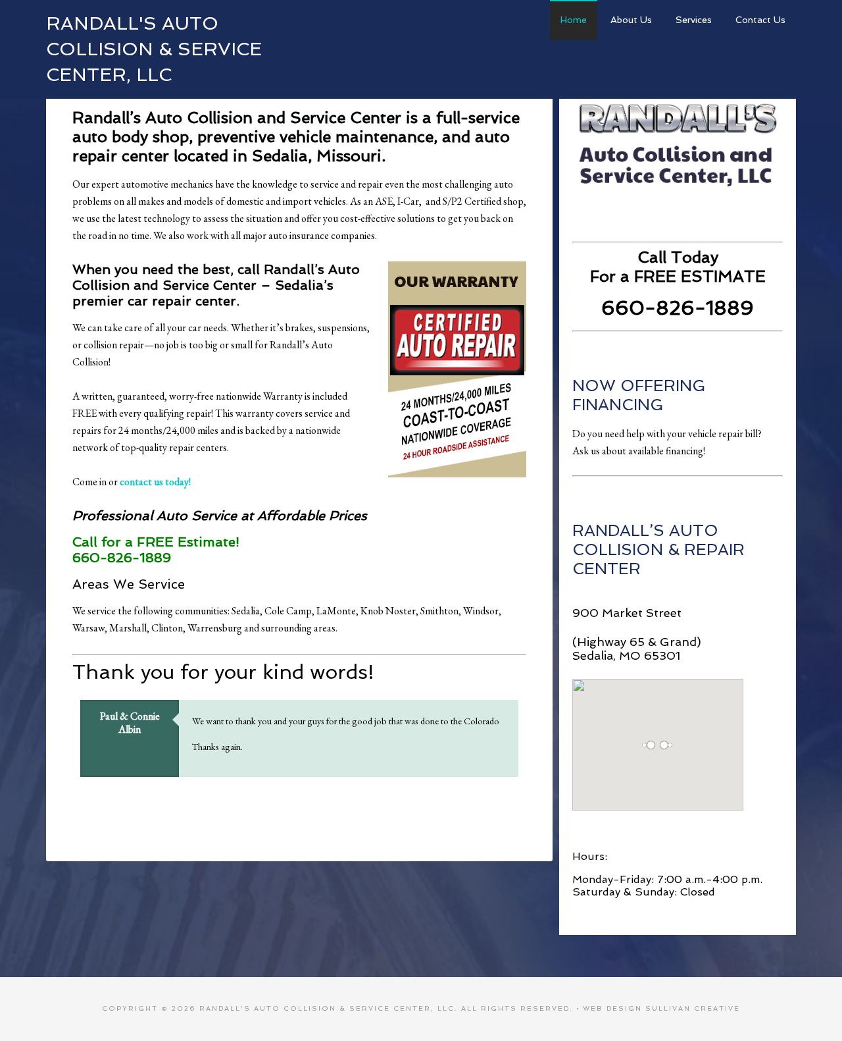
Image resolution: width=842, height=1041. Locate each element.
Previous (502, 788)
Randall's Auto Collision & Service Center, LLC (154, 49)
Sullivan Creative (692, 1008)
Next (513, 788)
